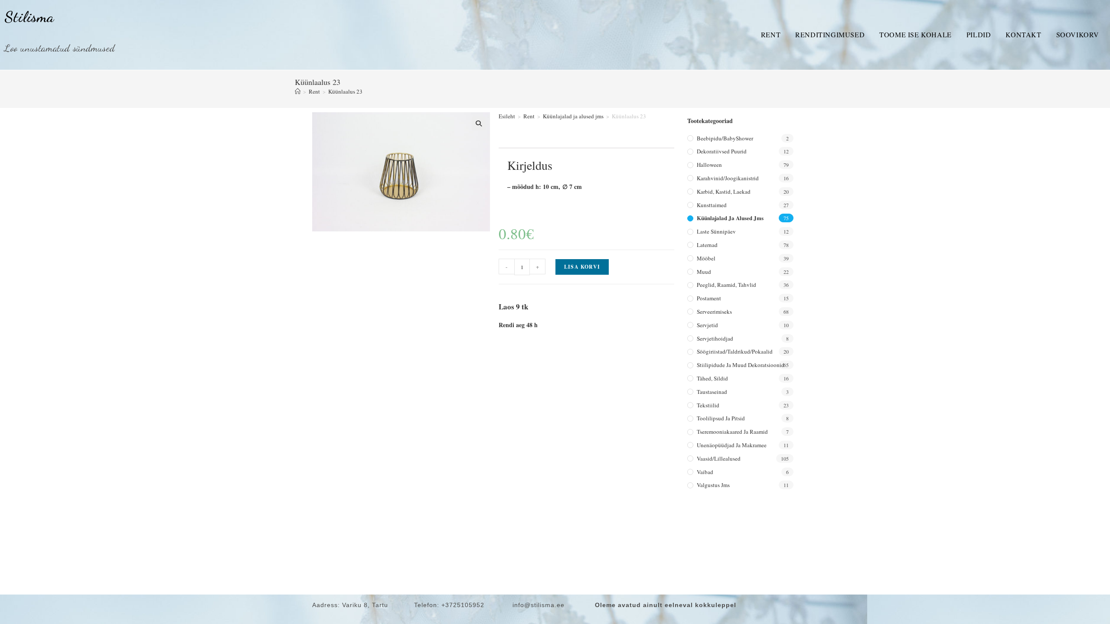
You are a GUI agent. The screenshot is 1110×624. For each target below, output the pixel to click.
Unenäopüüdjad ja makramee (732, 445)
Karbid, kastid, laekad (724, 191)
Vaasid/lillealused (719, 458)
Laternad (707, 245)
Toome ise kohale (915, 34)
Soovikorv (1077, 34)
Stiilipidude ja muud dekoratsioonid (740, 365)
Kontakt (1023, 34)
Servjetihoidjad (715, 338)
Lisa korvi (582, 266)
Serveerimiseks (714, 311)
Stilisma (29, 17)
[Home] (297, 91)
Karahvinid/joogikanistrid (728, 178)
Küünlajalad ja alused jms (573, 116)
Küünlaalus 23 (345, 91)
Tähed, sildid (712, 378)
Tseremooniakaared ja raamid (732, 432)
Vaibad (705, 472)
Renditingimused (830, 34)
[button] (479, 123)
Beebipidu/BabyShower (725, 138)
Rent (770, 34)
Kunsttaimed (712, 205)
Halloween (709, 165)
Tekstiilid (708, 405)
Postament (709, 298)
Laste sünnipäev (716, 231)
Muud (704, 272)
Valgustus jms (713, 485)
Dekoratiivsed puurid (722, 151)
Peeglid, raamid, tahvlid (726, 285)
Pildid (978, 34)
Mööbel (706, 258)
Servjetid (707, 325)
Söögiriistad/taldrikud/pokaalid (735, 351)
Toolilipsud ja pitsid (721, 418)
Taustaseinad (712, 392)
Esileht (507, 116)
